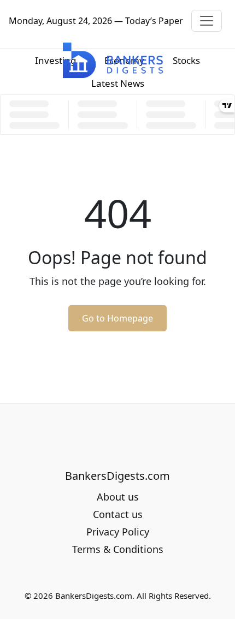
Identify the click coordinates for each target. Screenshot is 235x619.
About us (118, 496)
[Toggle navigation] (206, 21)
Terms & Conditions (117, 549)
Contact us (118, 514)
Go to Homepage (117, 318)
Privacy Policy (117, 531)
